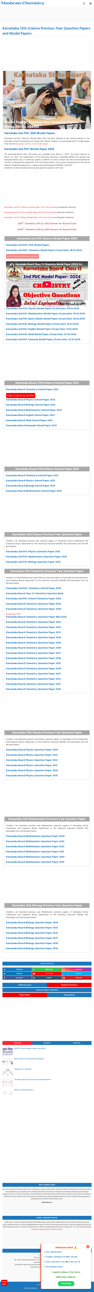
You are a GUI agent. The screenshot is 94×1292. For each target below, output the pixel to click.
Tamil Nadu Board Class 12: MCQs (62, 1224)
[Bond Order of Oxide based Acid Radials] (7, 1062)
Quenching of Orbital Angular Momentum (52, 1196)
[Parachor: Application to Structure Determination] (7, 1082)
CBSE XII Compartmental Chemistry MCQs (47, 1229)
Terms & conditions (30, 1288)
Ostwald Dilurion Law (13, 1191)
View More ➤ (47, 1202)
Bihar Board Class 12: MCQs (66, 1222)
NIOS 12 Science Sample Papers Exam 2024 (29, 1048)
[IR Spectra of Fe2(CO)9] (7, 1072)
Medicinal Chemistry (69, 985)
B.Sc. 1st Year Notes (9, 1189)
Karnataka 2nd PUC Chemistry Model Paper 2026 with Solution (30, 207)
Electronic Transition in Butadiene (58, 1191)
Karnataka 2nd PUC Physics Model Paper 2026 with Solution (29, 212)
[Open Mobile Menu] (90, 3)
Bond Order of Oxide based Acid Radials (29, 1059)
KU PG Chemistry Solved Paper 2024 (77, 1189)
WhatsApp (66, 1283)
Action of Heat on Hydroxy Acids (23, 1194)
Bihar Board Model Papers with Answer (41, 1222)
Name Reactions (24, 985)
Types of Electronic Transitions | (52, 1189)
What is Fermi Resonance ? (24, 1090)
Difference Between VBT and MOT (48, 1194)
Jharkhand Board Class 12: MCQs (38, 1224)
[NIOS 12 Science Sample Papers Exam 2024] (7, 1051)
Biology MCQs (69, 995)
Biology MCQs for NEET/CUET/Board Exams (47, 1198)
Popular (17, 1043)
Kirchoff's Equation (84, 1194)
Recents (47, 1043)
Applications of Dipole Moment (33, 1191)
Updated (76, 1043)
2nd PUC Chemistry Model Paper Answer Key (22, 256)
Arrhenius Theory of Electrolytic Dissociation (20, 1196)
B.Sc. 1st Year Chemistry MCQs (80, 1226)
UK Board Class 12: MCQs (17, 1226)
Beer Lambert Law (69, 1194)
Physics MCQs (24, 995)
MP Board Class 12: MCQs (17, 1224)
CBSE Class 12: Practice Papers (15, 1222)
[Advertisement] (47, 14)
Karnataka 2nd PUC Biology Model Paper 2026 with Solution (29, 217)
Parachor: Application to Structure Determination (32, 1079)
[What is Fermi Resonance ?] (7, 1093)
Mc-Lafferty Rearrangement (79, 1196)
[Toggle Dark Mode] (84, 3)
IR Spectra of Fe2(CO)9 (22, 1069)
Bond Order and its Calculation (29, 1189)
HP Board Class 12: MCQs (35, 1226)
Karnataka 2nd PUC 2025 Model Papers (32, 143)
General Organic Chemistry (47, 990)
